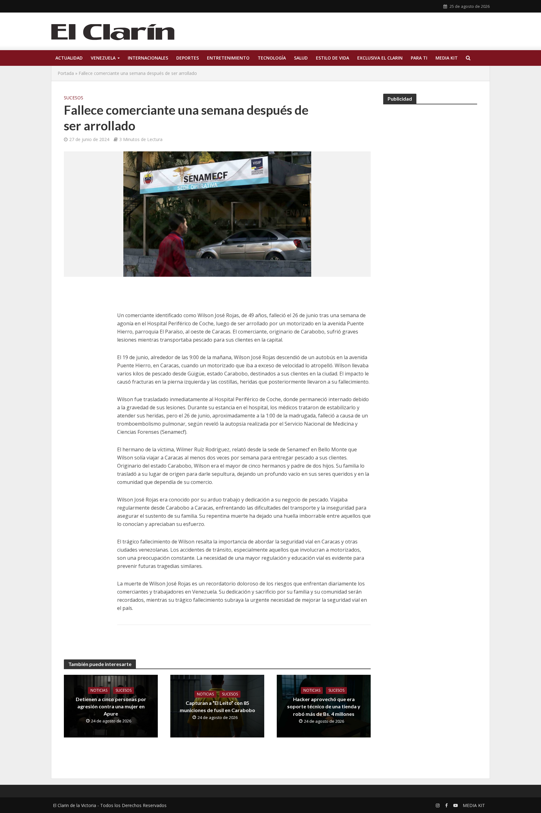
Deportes (187, 58)
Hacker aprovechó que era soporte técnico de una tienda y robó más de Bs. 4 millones (323, 706)
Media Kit (446, 58)
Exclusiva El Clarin (380, 58)
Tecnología (272, 58)
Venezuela (103, 58)
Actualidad (69, 58)
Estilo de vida (332, 58)
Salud (301, 58)
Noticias (98, 690)
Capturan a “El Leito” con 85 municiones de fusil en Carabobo (217, 706)
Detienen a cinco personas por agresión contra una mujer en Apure (111, 706)
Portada (66, 73)
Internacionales (148, 58)
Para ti (419, 58)
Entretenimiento (228, 58)
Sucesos (73, 98)
